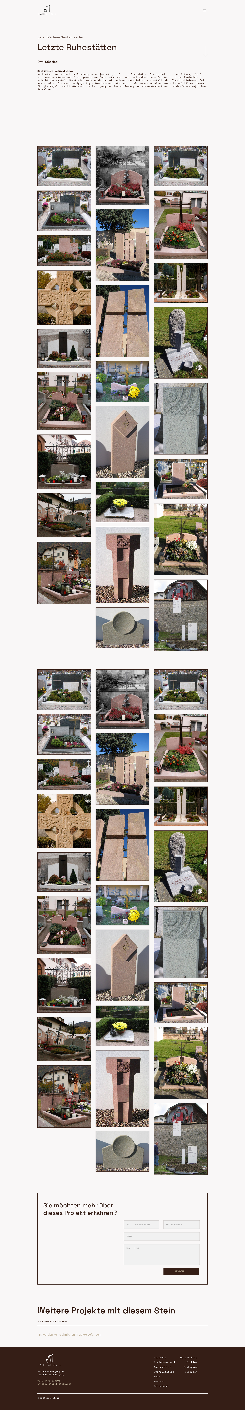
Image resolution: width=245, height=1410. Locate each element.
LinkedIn (191, 1372)
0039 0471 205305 (48, 1380)
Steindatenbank (165, 1362)
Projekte (160, 1357)
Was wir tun (162, 1367)
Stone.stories (164, 1372)
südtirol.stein (50, 1397)
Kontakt (159, 1381)
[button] (204, 10)
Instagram (190, 1367)
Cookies (191, 1362)
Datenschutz (188, 1357)
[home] (47, 9)
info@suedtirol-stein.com (54, 1383)
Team (157, 1376)
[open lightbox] (64, 166)
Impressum (161, 1386)
